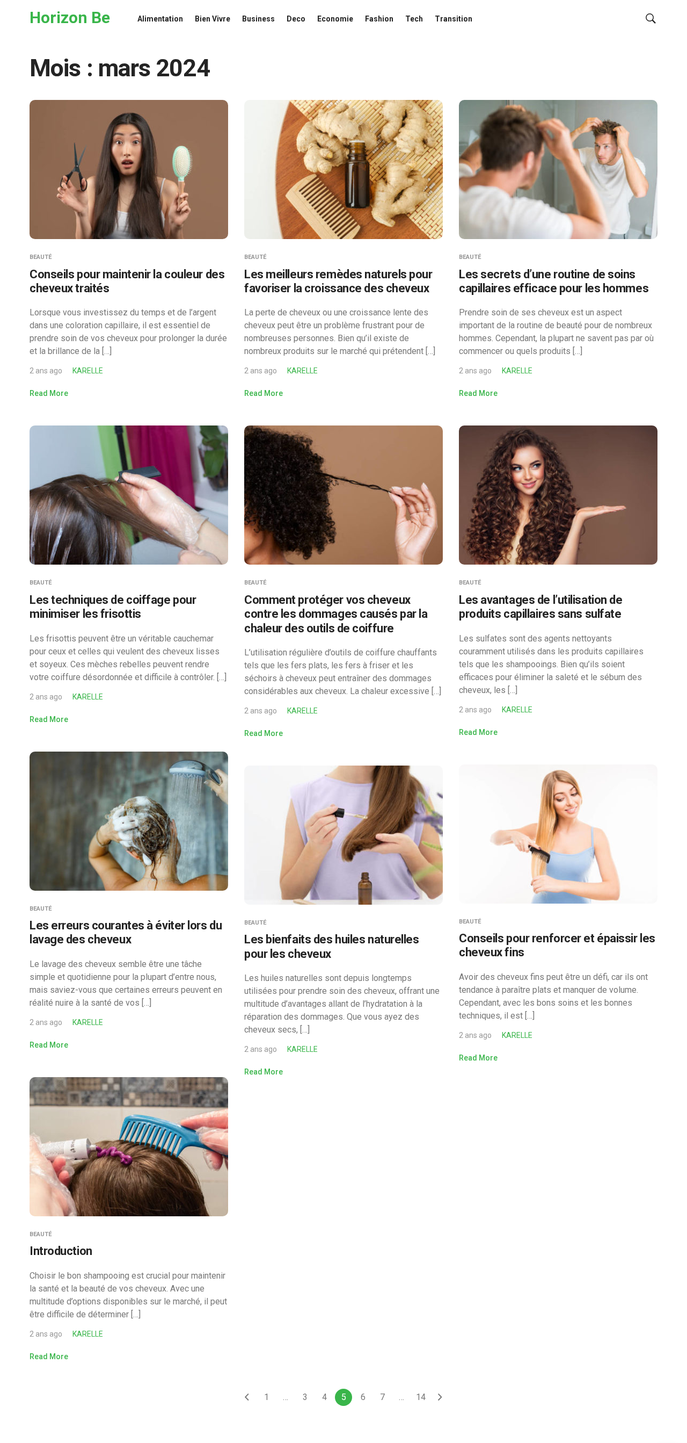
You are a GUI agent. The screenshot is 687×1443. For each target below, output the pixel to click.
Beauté (41, 257)
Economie (335, 19)
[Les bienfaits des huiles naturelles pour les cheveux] (343, 834)
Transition (453, 19)
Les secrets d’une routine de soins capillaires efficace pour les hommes (553, 281)
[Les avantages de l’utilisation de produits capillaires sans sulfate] (558, 494)
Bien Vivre (212, 19)
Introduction (61, 1251)
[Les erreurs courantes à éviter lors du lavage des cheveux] (129, 820)
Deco (296, 19)
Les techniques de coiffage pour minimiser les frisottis (113, 607)
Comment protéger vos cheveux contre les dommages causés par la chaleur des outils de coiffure (335, 614)
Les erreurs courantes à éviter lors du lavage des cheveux (126, 932)
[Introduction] (129, 1146)
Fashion (379, 19)
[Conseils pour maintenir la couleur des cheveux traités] (129, 169)
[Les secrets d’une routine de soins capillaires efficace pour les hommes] (558, 169)
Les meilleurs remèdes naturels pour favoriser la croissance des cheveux (338, 281)
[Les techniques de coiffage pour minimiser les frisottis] (129, 494)
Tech (414, 19)
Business (258, 19)
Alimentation (160, 19)
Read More (49, 393)
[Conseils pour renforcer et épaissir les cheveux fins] (558, 833)
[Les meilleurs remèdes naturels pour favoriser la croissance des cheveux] (343, 169)
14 (421, 1397)
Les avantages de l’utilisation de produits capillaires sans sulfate (540, 607)
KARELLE (87, 370)
